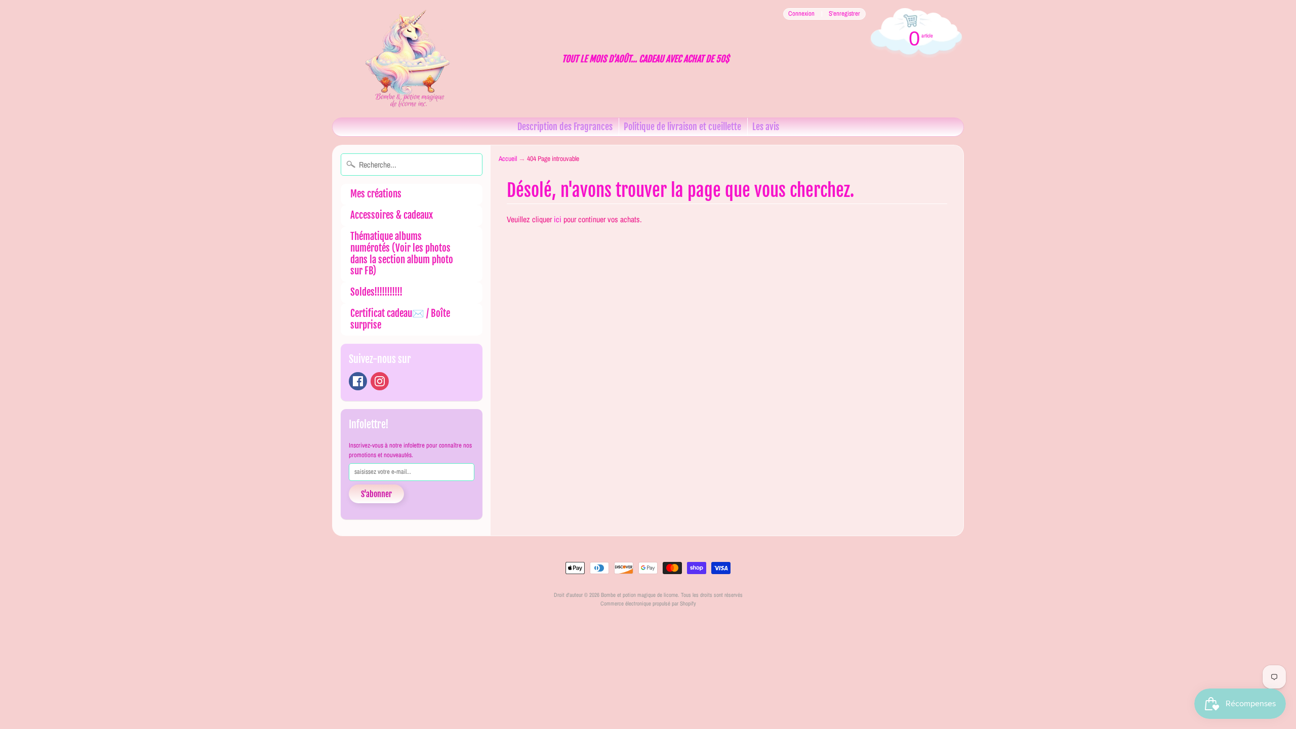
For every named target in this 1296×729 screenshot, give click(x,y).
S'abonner (376, 494)
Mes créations (375, 194)
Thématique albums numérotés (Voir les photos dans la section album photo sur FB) (401, 253)
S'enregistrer (844, 14)
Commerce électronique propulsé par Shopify (648, 603)
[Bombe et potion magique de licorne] (413, 58)
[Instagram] (380, 381)
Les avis (765, 126)
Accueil (508, 158)
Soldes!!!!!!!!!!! (376, 292)
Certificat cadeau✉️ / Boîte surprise (400, 319)
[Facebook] (358, 381)
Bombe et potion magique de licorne (639, 594)
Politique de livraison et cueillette (682, 126)
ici (557, 219)
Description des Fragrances (565, 126)
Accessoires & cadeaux (391, 215)
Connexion (801, 14)
